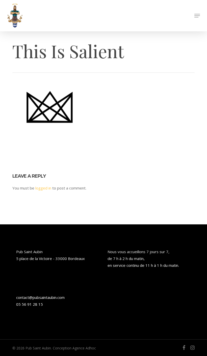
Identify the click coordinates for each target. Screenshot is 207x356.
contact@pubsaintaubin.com (40, 297)
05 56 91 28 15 (29, 304)
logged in (43, 188)
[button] (197, 15)
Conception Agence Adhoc (74, 348)
